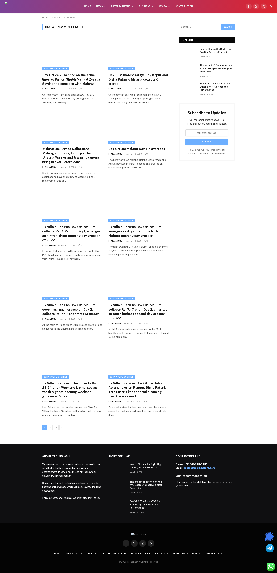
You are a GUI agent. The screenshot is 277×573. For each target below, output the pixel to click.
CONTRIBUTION (184, 6)
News (99, 6)
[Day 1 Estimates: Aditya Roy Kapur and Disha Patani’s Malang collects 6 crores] (138, 53)
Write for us (214, 553)
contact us (88, 553)
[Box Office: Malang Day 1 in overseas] (138, 127)
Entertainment (121, 6)
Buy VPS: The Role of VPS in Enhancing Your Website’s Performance (215, 86)
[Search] (270, 6)
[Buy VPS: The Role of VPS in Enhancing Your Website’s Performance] (188, 88)
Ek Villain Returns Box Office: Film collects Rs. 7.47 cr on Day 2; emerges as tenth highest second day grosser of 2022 (137, 311)
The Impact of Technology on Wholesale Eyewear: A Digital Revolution (216, 68)
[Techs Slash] (24, 6)
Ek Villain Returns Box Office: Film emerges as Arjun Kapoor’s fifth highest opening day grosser (134, 231)
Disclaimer (161, 553)
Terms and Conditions (187, 553)
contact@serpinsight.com (199, 468)
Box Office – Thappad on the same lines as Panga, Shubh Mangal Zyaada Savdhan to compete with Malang (71, 79)
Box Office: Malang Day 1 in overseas (136, 149)
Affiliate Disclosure (113, 553)
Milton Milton (51, 89)
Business (144, 6)
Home (87, 6)
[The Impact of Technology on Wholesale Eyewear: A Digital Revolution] (188, 69)
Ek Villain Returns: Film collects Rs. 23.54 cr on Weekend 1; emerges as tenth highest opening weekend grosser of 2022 (69, 389)
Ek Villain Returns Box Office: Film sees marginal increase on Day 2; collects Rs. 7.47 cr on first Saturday (70, 309)
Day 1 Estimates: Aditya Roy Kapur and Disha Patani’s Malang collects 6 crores (138, 79)
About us (71, 553)
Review (163, 6)
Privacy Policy (207, 153)
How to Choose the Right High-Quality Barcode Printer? (216, 51)
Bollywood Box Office (55, 69)
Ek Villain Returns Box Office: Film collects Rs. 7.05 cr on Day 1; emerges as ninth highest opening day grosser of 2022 (71, 233)
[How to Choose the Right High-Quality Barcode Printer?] (188, 53)
